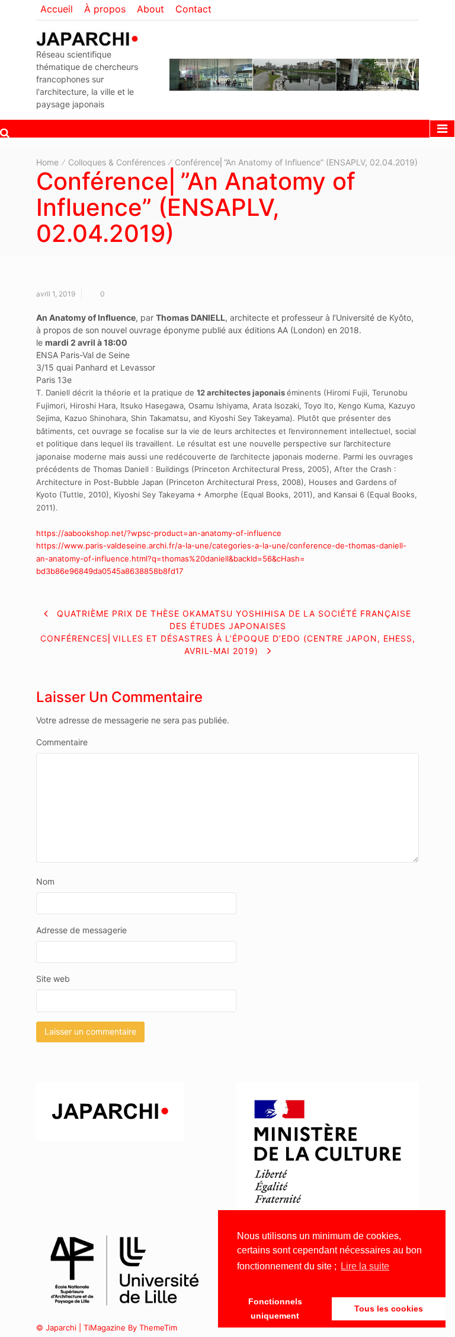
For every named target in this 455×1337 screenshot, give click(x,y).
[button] (4, 133)
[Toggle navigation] (442, 129)
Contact (193, 9)
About (150, 9)
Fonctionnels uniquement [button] (275, 1308)
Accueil (56, 9)
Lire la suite (365, 1266)
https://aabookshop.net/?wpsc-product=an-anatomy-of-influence (158, 533)
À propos (105, 9)
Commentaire (62, 742)
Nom (45, 881)
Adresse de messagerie (81, 930)
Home (47, 162)
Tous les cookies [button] (388, 1308)
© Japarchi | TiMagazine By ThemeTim (106, 1327)
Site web (53, 979)
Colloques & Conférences (116, 162)
